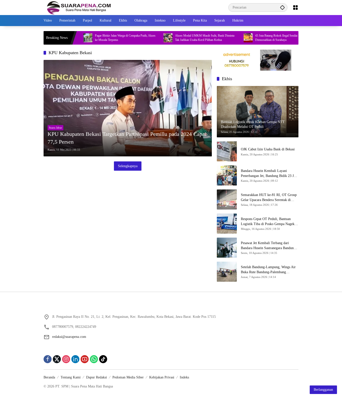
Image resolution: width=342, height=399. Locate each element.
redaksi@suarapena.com (69, 337)
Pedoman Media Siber (128, 377)
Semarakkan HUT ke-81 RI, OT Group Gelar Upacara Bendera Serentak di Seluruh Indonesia (269, 197)
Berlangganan (323, 389)
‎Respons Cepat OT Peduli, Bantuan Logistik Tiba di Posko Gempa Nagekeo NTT (269, 221)
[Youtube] (85, 359)
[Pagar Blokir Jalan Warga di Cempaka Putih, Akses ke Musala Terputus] (75, 37)
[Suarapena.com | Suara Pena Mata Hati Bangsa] (79, 7)
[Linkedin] (75, 359)
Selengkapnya (127, 166)
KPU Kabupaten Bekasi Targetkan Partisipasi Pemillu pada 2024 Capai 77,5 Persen (127, 138)
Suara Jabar (55, 127)
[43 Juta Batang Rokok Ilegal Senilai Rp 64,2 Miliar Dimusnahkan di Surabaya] (235, 37)
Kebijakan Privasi (161, 377)
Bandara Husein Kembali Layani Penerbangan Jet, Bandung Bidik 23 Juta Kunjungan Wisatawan (269, 173)
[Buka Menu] (295, 8)
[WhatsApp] (94, 359)
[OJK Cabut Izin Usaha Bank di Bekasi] (227, 151)
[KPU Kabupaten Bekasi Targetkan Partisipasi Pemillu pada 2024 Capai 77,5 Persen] (128, 108)
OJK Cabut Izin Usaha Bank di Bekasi (268, 149)
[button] (282, 7)
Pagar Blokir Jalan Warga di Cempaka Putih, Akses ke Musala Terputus (112, 38)
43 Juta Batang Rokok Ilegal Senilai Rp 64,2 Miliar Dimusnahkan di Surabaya (272, 38)
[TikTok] (103, 359)
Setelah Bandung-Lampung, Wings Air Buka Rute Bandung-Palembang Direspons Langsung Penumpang (268, 269)
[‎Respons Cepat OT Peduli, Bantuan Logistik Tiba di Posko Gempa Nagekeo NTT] (227, 224)
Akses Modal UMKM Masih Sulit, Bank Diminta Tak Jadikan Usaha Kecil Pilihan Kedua (192, 38)
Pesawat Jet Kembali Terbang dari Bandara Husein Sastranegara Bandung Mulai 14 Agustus (268, 245)
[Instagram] (66, 359)
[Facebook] (48, 359)
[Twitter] (57, 359)
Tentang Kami (71, 377)
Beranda (49, 377)
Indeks (184, 377)
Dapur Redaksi (96, 377)
